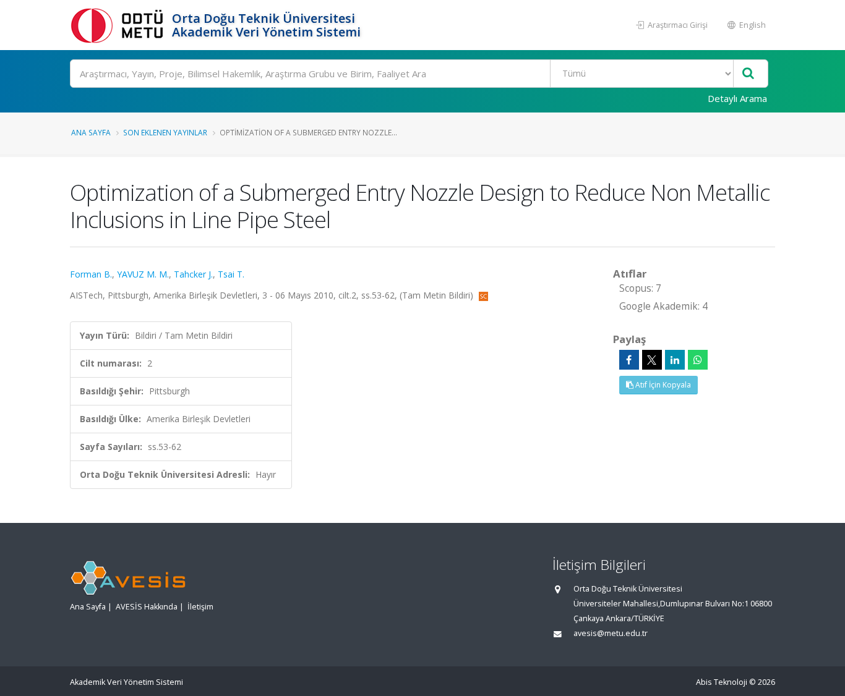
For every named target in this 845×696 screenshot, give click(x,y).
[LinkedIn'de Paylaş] (675, 360)
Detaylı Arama (737, 98)
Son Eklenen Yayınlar (165, 132)
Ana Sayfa (91, 132)
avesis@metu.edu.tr (610, 633)
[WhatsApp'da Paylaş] (698, 360)
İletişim (200, 606)
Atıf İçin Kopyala (662, 385)
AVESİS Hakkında (147, 606)
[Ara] (748, 74)
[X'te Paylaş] (652, 360)
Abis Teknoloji (721, 682)
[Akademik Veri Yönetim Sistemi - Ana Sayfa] (119, 25)
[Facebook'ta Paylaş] (629, 360)
